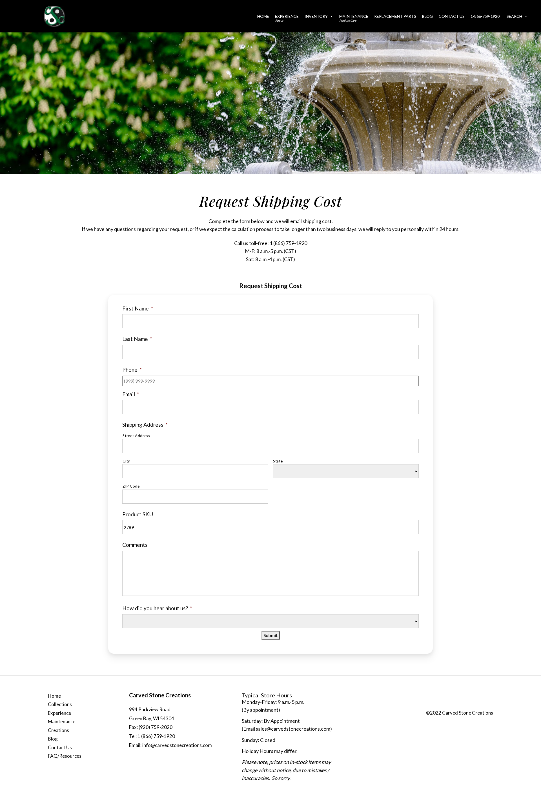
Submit (271, 635)
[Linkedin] (486, 705)
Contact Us (452, 16)
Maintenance (353, 18)
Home (263, 16)
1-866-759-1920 (485, 16)
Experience (287, 18)
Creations (58, 730)
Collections (60, 704)
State (278, 461)
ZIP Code (131, 486)
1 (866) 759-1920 (288, 243)
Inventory (316, 16)
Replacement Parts (395, 16)
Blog (427, 16)
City (126, 461)
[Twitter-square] (464, 705)
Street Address (136, 435)
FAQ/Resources (64, 756)
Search (514, 16)
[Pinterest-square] (475, 705)
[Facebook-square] (452, 705)
